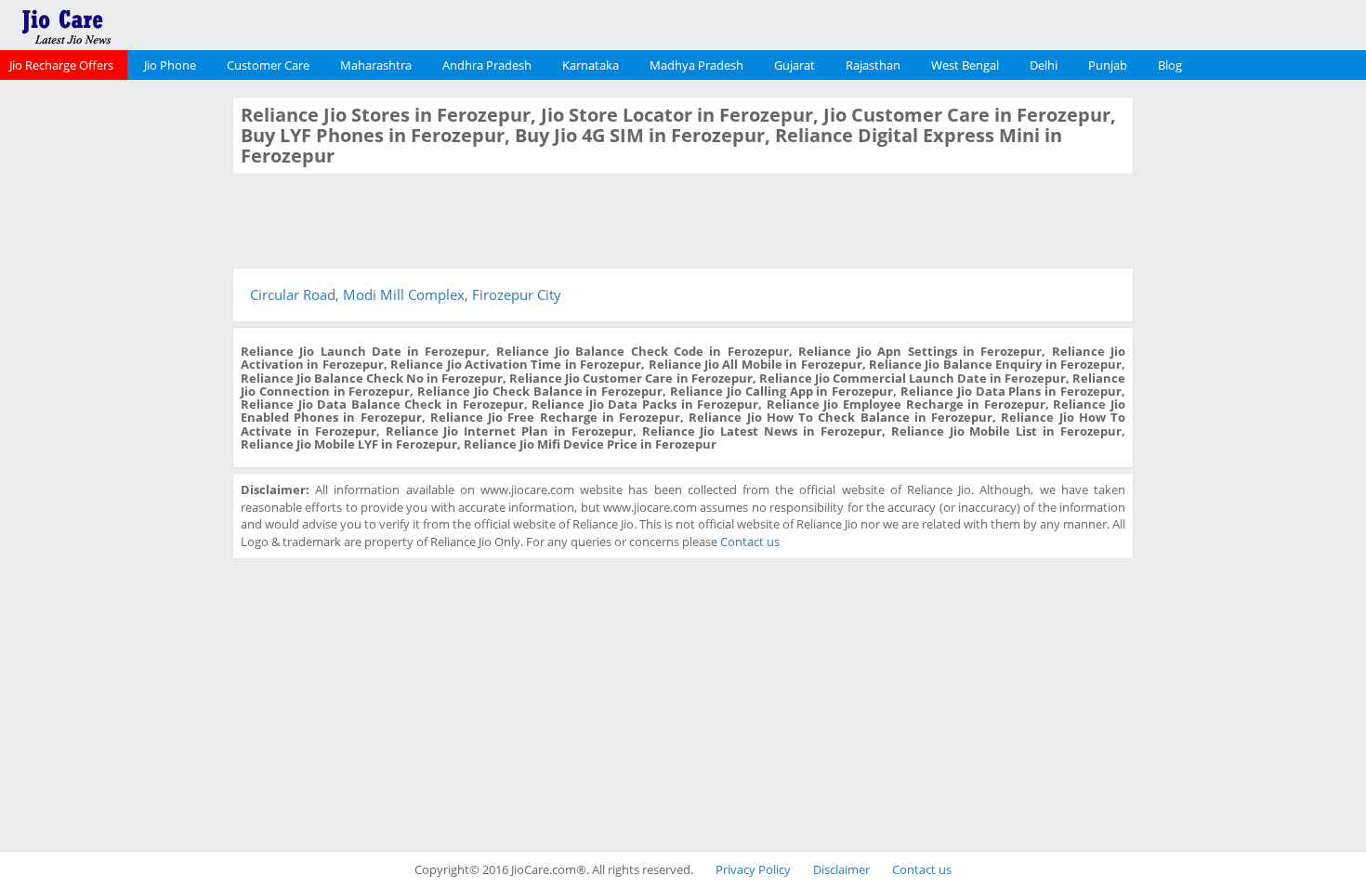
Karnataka (590, 65)
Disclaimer (841, 869)
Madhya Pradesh (696, 65)
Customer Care (268, 65)
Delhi (1043, 65)
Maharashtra (376, 65)
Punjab (1107, 65)
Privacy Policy (753, 869)
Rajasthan (873, 65)
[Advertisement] (114, 375)
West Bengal (965, 65)
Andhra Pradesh (487, 65)
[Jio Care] (130, 23)
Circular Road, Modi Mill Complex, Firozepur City (405, 294)
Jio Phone (170, 65)
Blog (1170, 65)
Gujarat (794, 65)
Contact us (750, 541)
